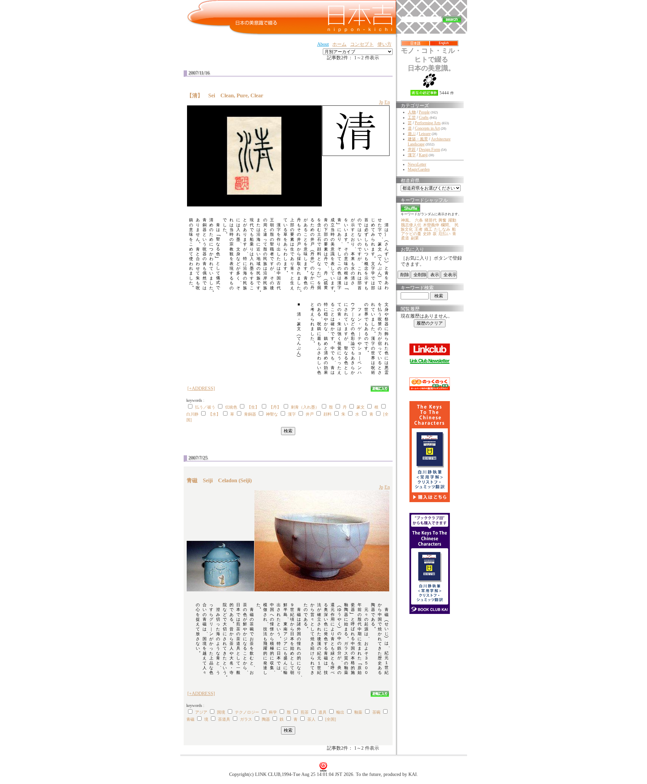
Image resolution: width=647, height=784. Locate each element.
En (387, 102)
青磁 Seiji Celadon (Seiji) (219, 480)
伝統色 (231, 407)
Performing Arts (428, 123)
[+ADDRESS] (201, 388)
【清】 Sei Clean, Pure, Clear (225, 95)
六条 (419, 220)
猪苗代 (431, 220)
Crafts (424, 117)
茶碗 (376, 712)
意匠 (412, 149)
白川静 (192, 414)
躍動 (452, 220)
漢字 (292, 414)
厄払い (444, 233)
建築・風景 (418, 139)
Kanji (423, 155)
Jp (381, 102)
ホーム (339, 44)
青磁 (190, 719)
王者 (418, 229)
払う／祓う (205, 407)
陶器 (266, 719)
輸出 (340, 712)
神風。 (407, 220)
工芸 (412, 117)
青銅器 (250, 414)
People (424, 112)
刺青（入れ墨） (305, 407)
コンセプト (362, 44)
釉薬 (358, 712)
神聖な (272, 414)
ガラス (246, 719)
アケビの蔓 (411, 233)
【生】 (253, 407)
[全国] (330, 719)
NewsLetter (417, 164)
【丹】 (275, 407)
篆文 (361, 407)
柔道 (405, 238)
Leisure (425, 133)
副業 (415, 238)
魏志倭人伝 (411, 225)
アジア (201, 712)
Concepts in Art (427, 128)
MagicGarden (419, 169)
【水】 (214, 414)
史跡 (427, 233)
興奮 (442, 220)
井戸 (310, 414)
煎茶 (305, 712)
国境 (221, 712)
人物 (412, 112)
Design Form (429, 149)
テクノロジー (247, 712)
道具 (322, 712)
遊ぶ (412, 133)
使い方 (384, 44)
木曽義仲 (431, 225)
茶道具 (224, 719)
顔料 (328, 414)
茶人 (311, 719)
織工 (428, 229)
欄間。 (447, 225)
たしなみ (442, 229)
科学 (273, 712)
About (323, 44)
